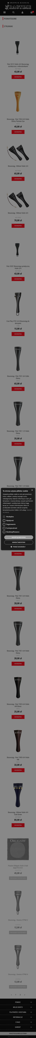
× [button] (32, 490)
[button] (18, 547)
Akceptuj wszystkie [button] (19, 537)
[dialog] (18, 519)
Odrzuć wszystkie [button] (18, 542)
